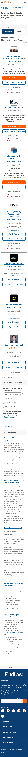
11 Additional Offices (14, 276)
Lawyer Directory (5, 7)
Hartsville (12, 417)
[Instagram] (18, 710)
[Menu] (2, 2)
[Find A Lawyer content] (25, 727)
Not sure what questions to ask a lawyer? (13, 584)
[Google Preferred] (2, 716)
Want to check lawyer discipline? (11, 616)
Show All (3, 426)
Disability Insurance (10, 406)
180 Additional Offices (14, 318)
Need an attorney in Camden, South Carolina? (12, 481)
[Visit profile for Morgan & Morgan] (14, 298)
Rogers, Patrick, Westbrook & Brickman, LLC (14, 214)
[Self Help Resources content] (25, 732)
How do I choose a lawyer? (13, 528)
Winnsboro (18, 416)
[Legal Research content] (25, 737)
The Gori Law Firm (13, 107)
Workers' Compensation (11, 402)
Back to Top (15, 667)
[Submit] (25, 701)
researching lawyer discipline (12, 632)
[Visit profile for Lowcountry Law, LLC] (14, 339)
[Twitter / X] (13, 710)
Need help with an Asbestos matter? (13, 439)
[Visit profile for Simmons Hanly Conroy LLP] (14, 150)
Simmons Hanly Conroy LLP (14, 157)
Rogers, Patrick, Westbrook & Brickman (13, 57)
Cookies (5, 752)
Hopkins (5, 417)
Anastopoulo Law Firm (14, 263)
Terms (3, 751)
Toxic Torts (7, 398)
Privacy (9, 751)
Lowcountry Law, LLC (14, 345)
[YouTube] (8, 710)
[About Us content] (25, 722)
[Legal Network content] (25, 742)
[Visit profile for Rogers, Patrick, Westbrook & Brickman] (14, 50)
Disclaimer (16, 751)
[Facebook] (2, 710)
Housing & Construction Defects (13, 394)
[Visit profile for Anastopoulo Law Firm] (14, 258)
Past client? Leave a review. (14, 61)
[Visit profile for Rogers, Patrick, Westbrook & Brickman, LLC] (14, 206)
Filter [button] (4, 22)
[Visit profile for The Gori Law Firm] (14, 101)
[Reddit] (24, 710)
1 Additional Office (14, 359)
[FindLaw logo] (9, 2)
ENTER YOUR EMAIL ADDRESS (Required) (12, 698)
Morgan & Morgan (14, 304)
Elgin (4, 416)
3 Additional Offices (14, 230)
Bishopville (10, 416)
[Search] (25, 2)
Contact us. (19, 687)
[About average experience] (20, 92)
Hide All (10, 426)
